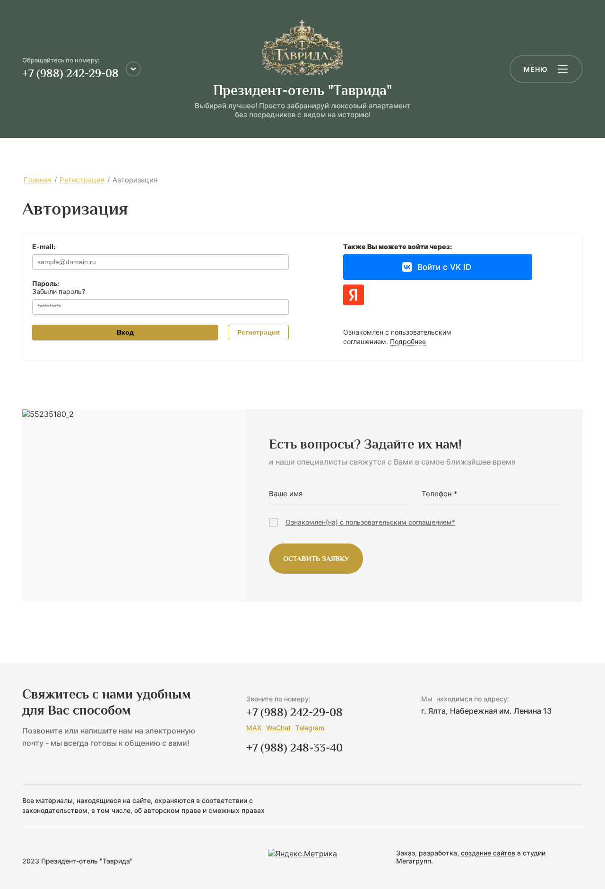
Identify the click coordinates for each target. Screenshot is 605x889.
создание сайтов (488, 853)
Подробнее (408, 341)
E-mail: (43, 246)
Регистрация (258, 332)
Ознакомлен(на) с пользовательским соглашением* (370, 522)
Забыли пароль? (58, 291)
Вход (125, 332)
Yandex (353, 295)
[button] (546, 69)
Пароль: (45, 283)
